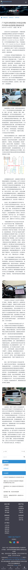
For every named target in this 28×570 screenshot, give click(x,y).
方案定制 (21, 512)
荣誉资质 (7, 529)
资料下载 (21, 520)
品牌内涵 (7, 527)
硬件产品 (21, 504)
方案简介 (7, 506)
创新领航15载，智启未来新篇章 (11, 491)
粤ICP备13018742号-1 (20, 559)
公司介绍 (7, 525)
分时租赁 (7, 508)
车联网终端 (21, 508)
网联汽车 (7, 510)
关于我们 (7, 523)
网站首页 (5, 17)
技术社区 (21, 518)
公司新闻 (6, 465)
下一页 (23, 451)
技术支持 (21, 515)
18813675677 (14, 536)
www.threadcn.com (10, 559)
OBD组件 (21, 506)
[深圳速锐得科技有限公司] (6, 2)
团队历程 (7, 531)
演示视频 (7, 512)
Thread (16, 565)
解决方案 (7, 504)
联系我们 (7, 533)
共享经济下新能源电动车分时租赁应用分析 (14, 477)
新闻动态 (11, 17)
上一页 (5, 451)
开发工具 (21, 510)
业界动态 (17, 17)
